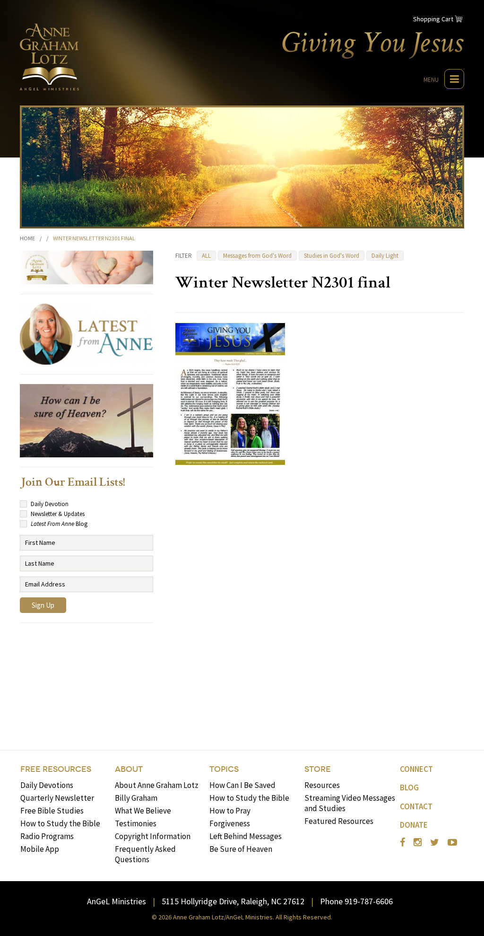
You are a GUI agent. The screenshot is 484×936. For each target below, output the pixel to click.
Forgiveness (229, 823)
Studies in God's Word (331, 256)
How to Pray (230, 810)
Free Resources (55, 769)
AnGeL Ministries (116, 901)
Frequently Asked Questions (145, 854)
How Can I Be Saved (242, 785)
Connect (416, 769)
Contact (416, 806)
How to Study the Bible (60, 823)
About (129, 769)
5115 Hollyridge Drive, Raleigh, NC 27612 (233, 901)
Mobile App (39, 849)
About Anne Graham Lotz (157, 785)
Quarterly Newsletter (57, 798)
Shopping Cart (433, 19)
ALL (206, 256)
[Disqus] (319, 593)
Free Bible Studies (52, 810)
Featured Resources (338, 821)
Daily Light (385, 256)
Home (27, 238)
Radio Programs (47, 836)
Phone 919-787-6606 (356, 901)
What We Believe (143, 810)
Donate (414, 825)
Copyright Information (152, 836)
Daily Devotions (46, 785)
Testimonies (135, 823)
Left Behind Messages (245, 836)
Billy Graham (136, 798)
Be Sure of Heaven (240, 849)
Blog (409, 787)
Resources (322, 785)
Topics (224, 769)
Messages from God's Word (257, 256)
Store (317, 769)
